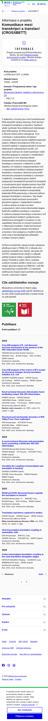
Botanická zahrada (9, 654)
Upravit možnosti (28, 705)
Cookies (18, 679)
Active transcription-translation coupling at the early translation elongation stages (22, 555)
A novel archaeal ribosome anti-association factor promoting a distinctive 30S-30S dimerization (23, 443)
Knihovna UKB (8, 648)
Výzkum (6, 614)
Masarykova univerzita (17, 676)
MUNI (4, 642)
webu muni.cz (30, 60)
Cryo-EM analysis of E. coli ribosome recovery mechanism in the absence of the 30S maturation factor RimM (22, 347)
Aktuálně (6, 599)
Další (41, 574)
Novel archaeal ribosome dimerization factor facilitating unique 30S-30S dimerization (23, 393)
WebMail (33, 642)
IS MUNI (12, 642)
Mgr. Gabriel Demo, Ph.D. (18, 109)
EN (33, 4)
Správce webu (7, 679)
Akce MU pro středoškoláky (31, 654)
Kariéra (5, 622)
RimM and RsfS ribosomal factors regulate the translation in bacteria (22, 494)
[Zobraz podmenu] (42, 599)
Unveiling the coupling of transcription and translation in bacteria (22, 467)
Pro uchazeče (8, 606)
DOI (12, 411)
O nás (5, 630)
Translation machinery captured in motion (22, 513)
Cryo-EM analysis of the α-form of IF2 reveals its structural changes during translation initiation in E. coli (23, 372)
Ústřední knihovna (23, 648)
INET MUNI (23, 642)
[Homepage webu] (13, 4)
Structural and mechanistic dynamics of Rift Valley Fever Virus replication (23, 418)
